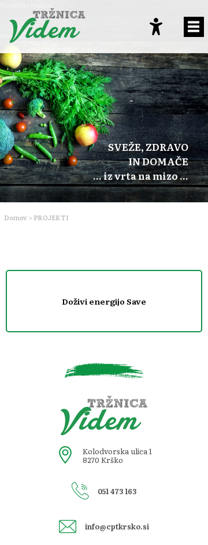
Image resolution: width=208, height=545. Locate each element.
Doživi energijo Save (104, 301)
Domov (15, 217)
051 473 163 (117, 490)
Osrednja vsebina (26, 4)
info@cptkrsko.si (117, 526)
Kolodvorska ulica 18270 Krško (117, 455)
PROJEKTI (51, 217)
